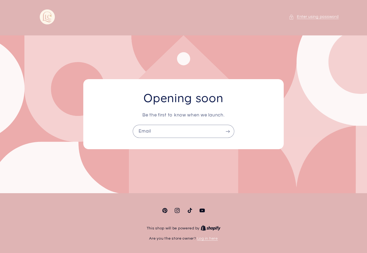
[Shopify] (211, 228)
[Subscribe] (228, 131)
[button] (314, 16)
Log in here (207, 238)
